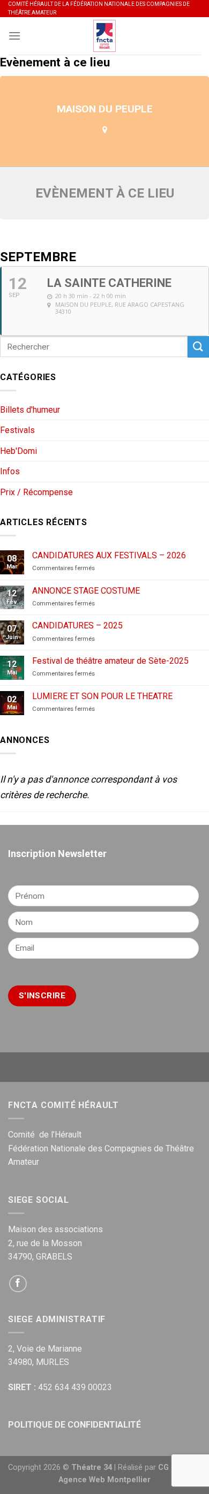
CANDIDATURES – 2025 (77, 625)
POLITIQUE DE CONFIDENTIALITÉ (74, 1425)
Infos (10, 471)
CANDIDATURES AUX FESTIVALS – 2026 (109, 555)
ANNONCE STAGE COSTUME (86, 591)
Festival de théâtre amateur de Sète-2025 (110, 661)
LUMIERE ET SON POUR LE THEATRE (102, 696)
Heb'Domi (18, 451)
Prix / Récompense (36, 492)
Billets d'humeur (30, 410)
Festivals (17, 430)
